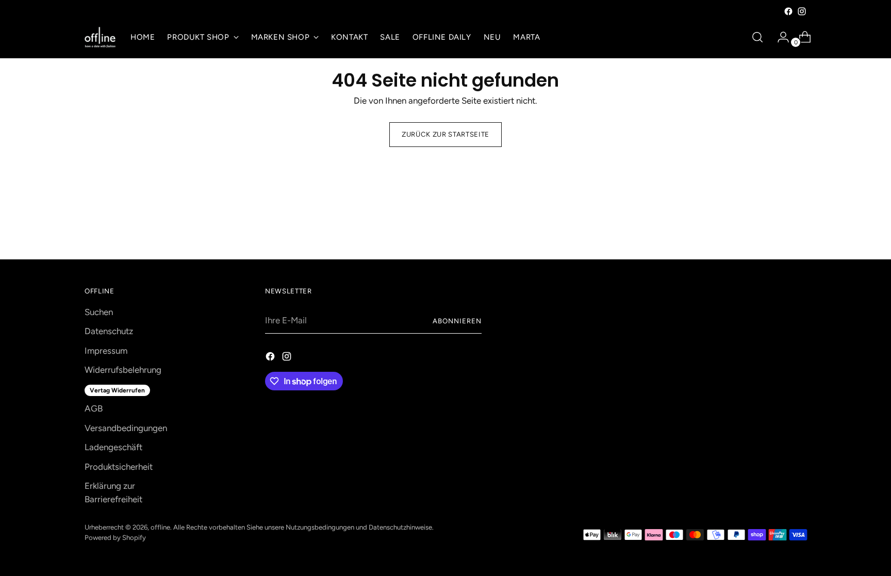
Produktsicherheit (119, 467)
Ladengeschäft (113, 447)
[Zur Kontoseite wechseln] (779, 37)
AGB (94, 408)
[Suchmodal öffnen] (757, 37)
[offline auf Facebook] (788, 11)
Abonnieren (457, 321)
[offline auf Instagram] (801, 11)
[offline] (100, 37)
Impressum (106, 350)
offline (160, 527)
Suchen (99, 312)
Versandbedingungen (126, 428)
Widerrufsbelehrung (123, 370)
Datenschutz (109, 331)
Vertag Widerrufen (117, 390)
